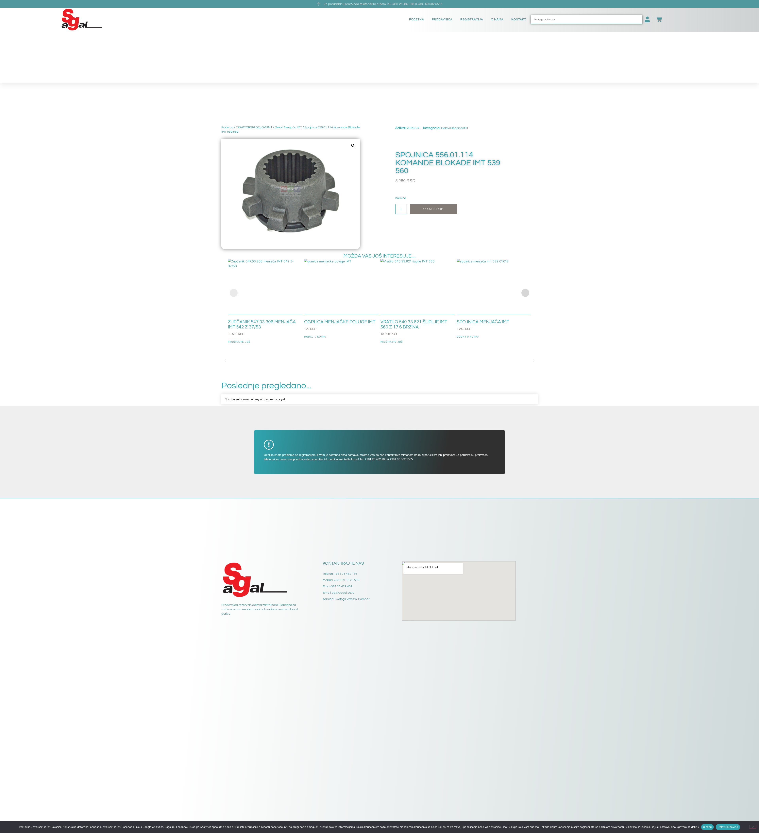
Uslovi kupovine (728, 826)
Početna (416, 19)
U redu (707, 826)
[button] (353, 145)
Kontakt (518, 19)
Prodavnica (442, 19)
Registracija (471, 19)
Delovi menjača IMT (288, 127)
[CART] (657, 20)
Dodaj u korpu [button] (315, 337)
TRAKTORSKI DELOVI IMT (254, 127)
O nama (497, 19)
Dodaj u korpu (434, 209)
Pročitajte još (239, 342)
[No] (752, 827)
